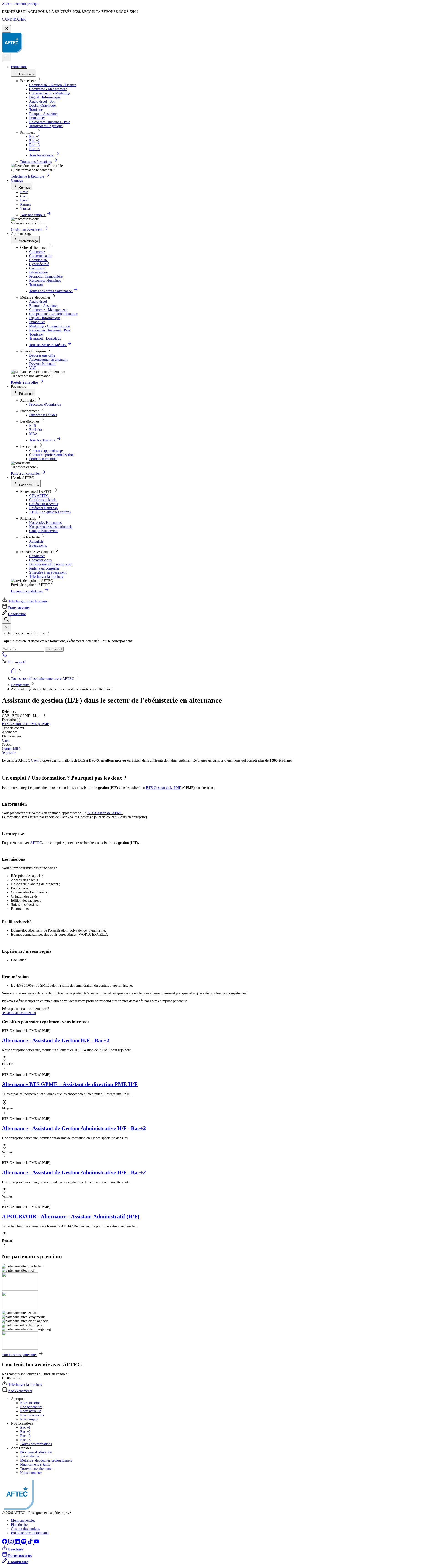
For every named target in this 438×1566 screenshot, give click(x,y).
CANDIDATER (14, 19)
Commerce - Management (48, 89)
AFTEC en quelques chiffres (50, 512)
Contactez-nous (40, 560)
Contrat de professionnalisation (51, 455)
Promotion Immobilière (46, 276)
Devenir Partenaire (42, 364)
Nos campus (29, 1419)
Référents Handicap (43, 508)
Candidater (37, 556)
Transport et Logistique (46, 126)
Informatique (38, 272)
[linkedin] (18, 1543)
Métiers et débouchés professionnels (46, 1460)
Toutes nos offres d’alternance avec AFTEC (43, 679)
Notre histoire (30, 1403)
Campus (17, 180)
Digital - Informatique (44, 97)
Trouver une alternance (36, 1469)
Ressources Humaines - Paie (49, 122)
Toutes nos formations (36, 1444)
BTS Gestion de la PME (163, 788)
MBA (33, 434)
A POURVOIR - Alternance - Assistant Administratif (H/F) (70, 1216)
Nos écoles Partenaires (45, 523)
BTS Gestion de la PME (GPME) (26, 724)
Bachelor (35, 430)
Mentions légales (23, 1520)
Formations (19, 67)
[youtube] (36, 1543)
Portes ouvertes (19, 607)
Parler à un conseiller (44, 568)
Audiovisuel (38, 301)
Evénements (38, 545)
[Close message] (6, 29)
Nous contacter (31, 1473)
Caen (5, 740)
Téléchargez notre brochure (28, 601)
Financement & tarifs (35, 1464)
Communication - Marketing (49, 93)
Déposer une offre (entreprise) (50, 564)
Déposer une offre (42, 355)
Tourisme (36, 109)
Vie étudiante (29, 1456)
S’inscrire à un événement (47, 572)
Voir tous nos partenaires (19, 1355)
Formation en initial (43, 459)
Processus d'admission (45, 404)
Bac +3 (34, 145)
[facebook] (5, 1543)
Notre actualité (30, 1411)
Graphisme (37, 268)
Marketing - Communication (49, 326)
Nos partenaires (31, 1407)
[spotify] (24, 1543)
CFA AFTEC (39, 496)
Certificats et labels (42, 500)
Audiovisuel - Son (42, 101)
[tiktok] (30, 1543)
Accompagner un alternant (48, 359)
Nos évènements (20, 1391)
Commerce (37, 252)
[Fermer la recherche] (6, 627)
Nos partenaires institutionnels (50, 527)
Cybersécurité (39, 264)
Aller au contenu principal (20, 4)
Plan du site (19, 1524)
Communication (40, 256)
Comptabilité (38, 260)
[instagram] (11, 1543)
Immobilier (37, 118)
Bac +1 (34, 136)
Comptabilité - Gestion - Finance (52, 85)
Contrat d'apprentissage (46, 451)
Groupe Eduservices (43, 531)
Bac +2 (34, 141)
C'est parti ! (54, 649)
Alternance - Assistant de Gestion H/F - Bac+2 (55, 1040)
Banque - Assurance (43, 114)
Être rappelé (17, 662)
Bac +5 (34, 149)
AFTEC (36, 843)
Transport (36, 284)
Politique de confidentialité (30, 1533)
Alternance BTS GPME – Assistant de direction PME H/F (70, 1084)
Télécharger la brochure (46, 576)
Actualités (36, 541)
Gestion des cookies (25, 1529)
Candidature (17, 614)
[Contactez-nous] (4, 656)
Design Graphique (42, 105)
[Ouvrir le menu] (6, 57)
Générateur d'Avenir (43, 504)
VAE (32, 368)
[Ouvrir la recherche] (6, 620)
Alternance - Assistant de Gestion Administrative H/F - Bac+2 (74, 1128)
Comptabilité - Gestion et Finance (53, 314)
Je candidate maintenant (19, 1013)
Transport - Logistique (45, 338)
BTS (32, 425)
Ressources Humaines (45, 280)
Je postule (9, 753)
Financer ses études (43, 415)
